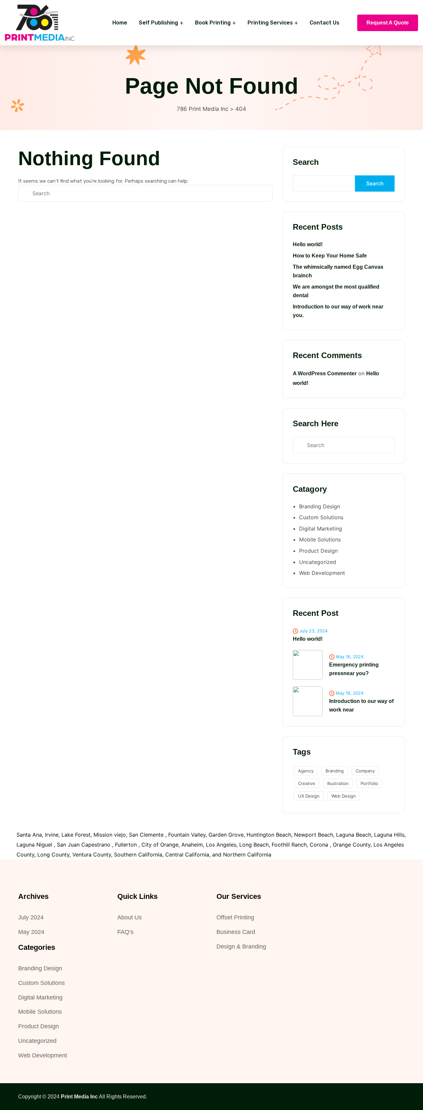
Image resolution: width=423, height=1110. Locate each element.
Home (119, 23)
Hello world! (308, 244)
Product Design (318, 550)
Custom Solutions (321, 517)
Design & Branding (241, 946)
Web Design (343, 796)
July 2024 (31, 917)
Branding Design (319, 506)
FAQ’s (125, 932)
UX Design (309, 796)
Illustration (338, 783)
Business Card (235, 932)
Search (306, 162)
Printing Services (270, 23)
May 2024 (31, 932)
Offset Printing (235, 917)
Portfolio (369, 783)
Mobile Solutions (320, 539)
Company (365, 770)
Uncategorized (317, 562)
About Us (129, 917)
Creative (306, 783)
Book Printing (213, 23)
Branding (335, 770)
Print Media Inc (79, 1096)
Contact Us (324, 23)
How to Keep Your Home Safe (330, 255)
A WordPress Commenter (325, 373)
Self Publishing (158, 23)
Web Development (322, 573)
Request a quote (387, 22)
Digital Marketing (320, 528)
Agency (306, 770)
